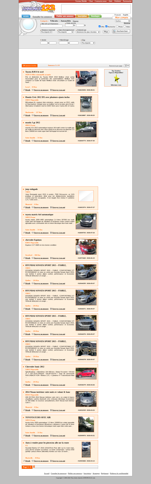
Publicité (117, 1)
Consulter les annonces (58, 473)
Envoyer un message (41, 90)
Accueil (46, 473)
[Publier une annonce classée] (65, 18)
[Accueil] (26, 18)
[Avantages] (95, 18)
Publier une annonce (75, 473)
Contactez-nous (101, 1)
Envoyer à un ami (58, 90)
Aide (110, 1)
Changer (75, 21)
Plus (106, 32)
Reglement (104, 473)
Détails (27, 90)
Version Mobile (81, 1)
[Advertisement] (75, 56)
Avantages (96, 473)
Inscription (87, 473)
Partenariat (127, 1)
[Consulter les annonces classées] (42, 18)
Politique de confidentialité (119, 473)
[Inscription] (82, 18)
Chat (91, 1)
